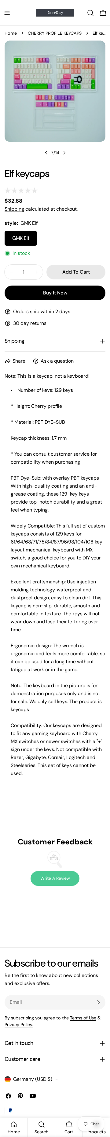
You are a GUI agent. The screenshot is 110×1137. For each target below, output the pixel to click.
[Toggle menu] (7, 13)
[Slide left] (46, 153)
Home (11, 33)
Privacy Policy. (19, 1024)
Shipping (14, 209)
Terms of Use (83, 1018)
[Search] (90, 13)
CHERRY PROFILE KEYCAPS (55, 33)
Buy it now (55, 293)
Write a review (55, 878)
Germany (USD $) (32, 1079)
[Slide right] (64, 153)
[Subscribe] (98, 1002)
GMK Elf (20, 238)
